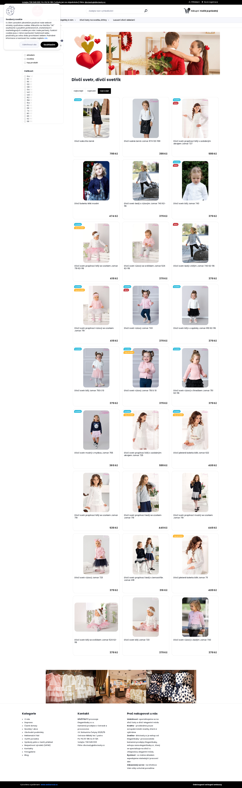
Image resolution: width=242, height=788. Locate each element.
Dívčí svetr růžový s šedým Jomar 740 (192, 640)
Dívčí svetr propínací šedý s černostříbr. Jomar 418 (143, 578)
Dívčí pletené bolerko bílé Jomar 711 (190, 577)
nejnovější (104, 91)
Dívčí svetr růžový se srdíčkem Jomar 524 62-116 (144, 267)
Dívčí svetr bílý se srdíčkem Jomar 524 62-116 (95, 641)
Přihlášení (195, 2)
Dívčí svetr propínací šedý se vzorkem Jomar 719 (142, 516)
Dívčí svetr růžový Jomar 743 (138, 328)
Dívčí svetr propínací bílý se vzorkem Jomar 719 (96, 516)
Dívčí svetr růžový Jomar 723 (88, 577)
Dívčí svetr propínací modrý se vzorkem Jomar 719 (193, 516)
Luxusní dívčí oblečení (124, 20)
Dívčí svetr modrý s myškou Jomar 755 (93, 453)
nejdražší (91, 91)
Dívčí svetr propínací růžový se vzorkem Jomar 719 (94, 329)
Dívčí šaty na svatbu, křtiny (93, 20)
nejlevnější (78, 91)
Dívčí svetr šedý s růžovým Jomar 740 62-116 (144, 204)
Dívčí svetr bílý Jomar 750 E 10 (89, 390)
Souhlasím (49, 44)
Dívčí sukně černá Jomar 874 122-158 (142, 141)
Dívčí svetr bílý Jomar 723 (136, 640)
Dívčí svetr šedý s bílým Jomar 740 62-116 (194, 266)
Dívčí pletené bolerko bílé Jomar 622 (191, 453)
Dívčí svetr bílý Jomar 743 (186, 203)
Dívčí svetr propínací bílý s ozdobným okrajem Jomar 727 (192, 142)
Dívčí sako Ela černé (84, 141)
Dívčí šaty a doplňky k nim (60, 20)
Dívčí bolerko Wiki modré (86, 203)
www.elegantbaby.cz (144, 745)
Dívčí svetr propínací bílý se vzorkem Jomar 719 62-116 (96, 267)
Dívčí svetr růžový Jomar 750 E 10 (140, 390)
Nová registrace (211, 2)
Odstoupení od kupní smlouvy (207, 784)
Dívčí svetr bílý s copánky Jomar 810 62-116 (194, 328)
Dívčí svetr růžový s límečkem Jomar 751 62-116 (193, 391)
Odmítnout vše (29, 44)
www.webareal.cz (49, 784)
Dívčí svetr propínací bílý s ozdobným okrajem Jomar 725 (142, 454)
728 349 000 (91, 742)
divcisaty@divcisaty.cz (94, 745)
